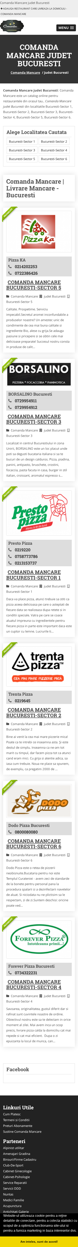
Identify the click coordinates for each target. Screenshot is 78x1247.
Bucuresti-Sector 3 (22, 150)
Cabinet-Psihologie (16, 1177)
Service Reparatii (15, 1182)
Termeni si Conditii (16, 1120)
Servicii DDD (12, 1188)
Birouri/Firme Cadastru (19, 1159)
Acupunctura (12, 1206)
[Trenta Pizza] (39, 666)
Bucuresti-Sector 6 (54, 159)
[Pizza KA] (39, 231)
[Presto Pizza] (39, 513)
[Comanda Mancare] (26, 26)
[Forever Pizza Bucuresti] (39, 939)
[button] (66, 27)
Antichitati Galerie (16, 1211)
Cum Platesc (12, 1114)
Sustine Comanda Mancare (22, 1131)
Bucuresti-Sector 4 (54, 150)
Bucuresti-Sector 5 (22, 159)
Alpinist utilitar (13, 1148)
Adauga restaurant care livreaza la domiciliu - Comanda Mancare (34, 11)
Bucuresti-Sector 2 (54, 141)
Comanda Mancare (25, 72)
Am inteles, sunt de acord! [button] (39, 1241)
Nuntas (8, 1194)
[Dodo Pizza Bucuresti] (39, 801)
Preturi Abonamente (17, 1126)
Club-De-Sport (13, 1165)
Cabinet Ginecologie (17, 1171)
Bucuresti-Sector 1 (22, 141)
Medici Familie (13, 1200)
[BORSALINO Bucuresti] (39, 374)
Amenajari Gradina (16, 1153)
